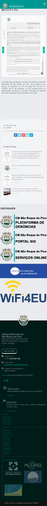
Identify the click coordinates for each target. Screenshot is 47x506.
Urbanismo (6, 453)
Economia (6, 440)
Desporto (6, 437)
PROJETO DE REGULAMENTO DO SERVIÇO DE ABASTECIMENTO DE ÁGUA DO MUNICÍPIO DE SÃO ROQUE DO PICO (28, 177)
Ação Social (7, 433)
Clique (4, 375)
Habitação (6, 444)
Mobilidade (7, 449)
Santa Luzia (7, 417)
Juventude (6, 446)
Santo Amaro (7, 419)
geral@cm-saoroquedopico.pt (16, 365)
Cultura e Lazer (8, 435)
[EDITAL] (23, 46)
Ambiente (6, 430)
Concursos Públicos (9, 460)
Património (6, 451)
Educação (6, 442)
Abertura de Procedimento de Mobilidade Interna (26, 165)
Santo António (8, 421)
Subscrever (11, 411)
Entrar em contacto (9, 351)
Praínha (5, 415)
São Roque (7, 424)
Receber (10, 396)
